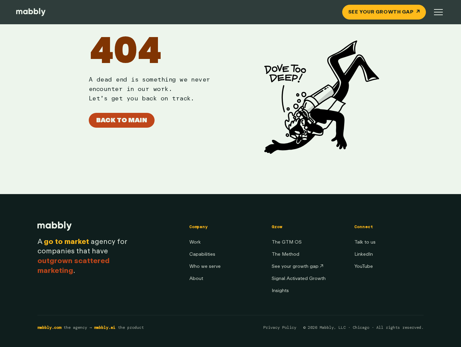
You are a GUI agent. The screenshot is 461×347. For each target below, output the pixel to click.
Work (195, 242)
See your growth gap (297, 266)
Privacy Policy (279, 327)
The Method (285, 254)
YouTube (363, 266)
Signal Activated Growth (299, 278)
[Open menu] (438, 12)
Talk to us (365, 242)
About (196, 278)
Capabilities (202, 254)
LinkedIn (363, 254)
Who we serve (205, 266)
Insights (280, 290)
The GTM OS (287, 242)
